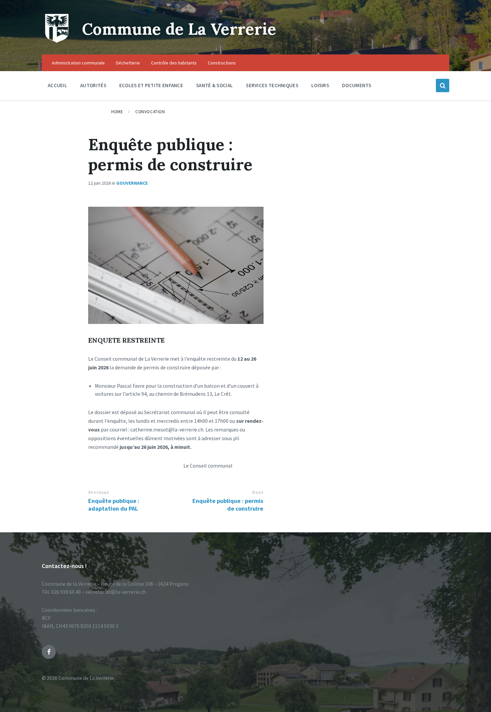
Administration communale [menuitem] (78, 63)
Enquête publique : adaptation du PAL (113, 504)
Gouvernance (132, 183)
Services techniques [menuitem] (272, 85)
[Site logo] (57, 41)
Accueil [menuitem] (57, 85)
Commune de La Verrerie (179, 29)
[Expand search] (442, 85)
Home (117, 112)
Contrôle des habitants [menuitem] (174, 63)
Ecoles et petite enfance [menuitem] (151, 85)
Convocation (150, 112)
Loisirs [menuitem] (320, 85)
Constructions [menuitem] (222, 63)
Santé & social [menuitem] (214, 85)
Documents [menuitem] (356, 85)
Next (257, 492)
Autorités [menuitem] (93, 85)
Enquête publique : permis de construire (227, 504)
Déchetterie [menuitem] (128, 63)
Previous (98, 492)
